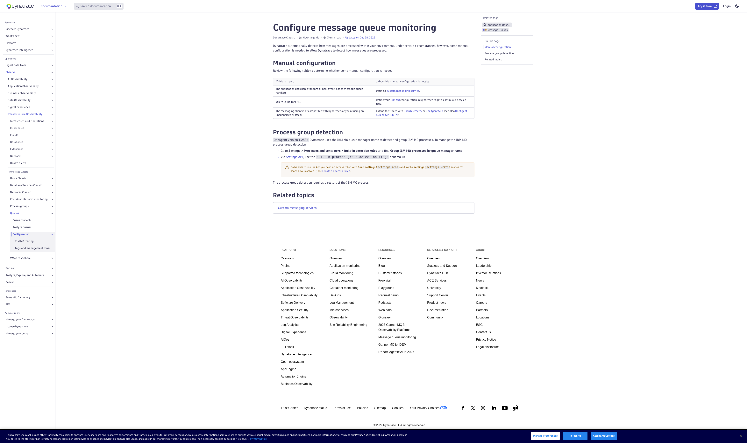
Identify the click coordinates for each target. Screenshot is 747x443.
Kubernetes (17, 128)
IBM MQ (395, 100)
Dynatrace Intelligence (19, 50)
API (7, 304)
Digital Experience (19, 107)
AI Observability (17, 79)
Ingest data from (15, 65)
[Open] (52, 29)
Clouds (14, 135)
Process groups (19, 206)
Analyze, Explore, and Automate (24, 275)
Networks (16, 156)
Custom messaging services (297, 207)
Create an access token (336, 171)
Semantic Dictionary (17, 297)
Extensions (16, 149)
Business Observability (22, 93)
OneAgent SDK (434, 111)
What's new (12, 36)
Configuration (20, 234)
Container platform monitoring (29, 199)
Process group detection (499, 53)
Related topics (493, 59)
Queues (14, 213)
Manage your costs (16, 333)
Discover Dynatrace (17, 29)
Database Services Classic (26, 185)
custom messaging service (403, 91)
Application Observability (23, 86)
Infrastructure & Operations (27, 121)
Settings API (294, 156)
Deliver (9, 282)
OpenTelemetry (413, 111)
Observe (10, 72)
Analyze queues (22, 227)
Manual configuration (498, 47)
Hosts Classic (18, 178)
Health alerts (18, 163)
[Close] (52, 72)
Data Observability (19, 100)
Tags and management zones (33, 248)
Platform (10, 43)
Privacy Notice (258, 439)
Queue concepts (22, 220)
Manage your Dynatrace (19, 319)
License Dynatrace (16, 326)
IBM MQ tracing (24, 241)
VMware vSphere (20, 258)
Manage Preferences (545, 435)
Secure (9, 268)
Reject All (575, 435)
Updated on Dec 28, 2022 (360, 37)
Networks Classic (20, 192)
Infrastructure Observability (25, 114)
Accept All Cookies (604, 435)
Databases (16, 142)
